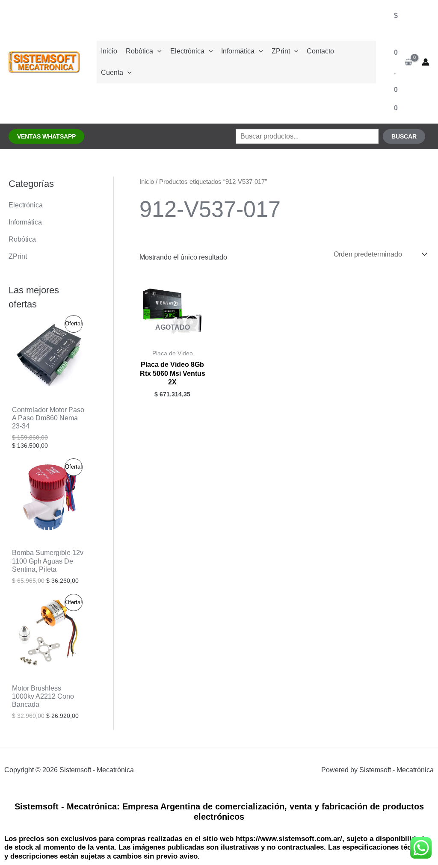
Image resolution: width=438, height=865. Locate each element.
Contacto (320, 51)
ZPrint (281, 51)
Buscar (404, 136)
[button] (46, 136)
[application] (157, 51)
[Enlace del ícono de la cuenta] (425, 62)
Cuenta (112, 72)
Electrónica (187, 51)
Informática (238, 51)
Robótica (139, 51)
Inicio (109, 51)
